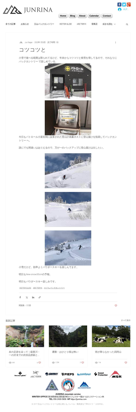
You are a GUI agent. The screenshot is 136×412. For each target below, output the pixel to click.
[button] (107, 16)
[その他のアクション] (115, 42)
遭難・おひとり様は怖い (65, 352)
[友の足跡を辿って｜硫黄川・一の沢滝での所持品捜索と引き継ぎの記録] (25, 336)
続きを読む (108, 24)
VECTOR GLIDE (65, 24)
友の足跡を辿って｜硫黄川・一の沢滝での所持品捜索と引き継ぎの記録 (24, 354)
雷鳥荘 (94, 24)
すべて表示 (125, 320)
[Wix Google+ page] (129, 5)
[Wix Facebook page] (119, 5)
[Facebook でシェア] (20, 297)
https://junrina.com (79, 399)
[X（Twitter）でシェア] (26, 297)
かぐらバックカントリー (54, 288)
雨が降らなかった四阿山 (108, 352)
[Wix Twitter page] (124, 5)
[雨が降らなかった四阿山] (111, 336)
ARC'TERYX (81, 24)
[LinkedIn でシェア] (33, 297)
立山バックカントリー (44, 24)
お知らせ (25, 24)
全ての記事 (11, 24)
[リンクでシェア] (39, 297)
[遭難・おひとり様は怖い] (68, 336)
